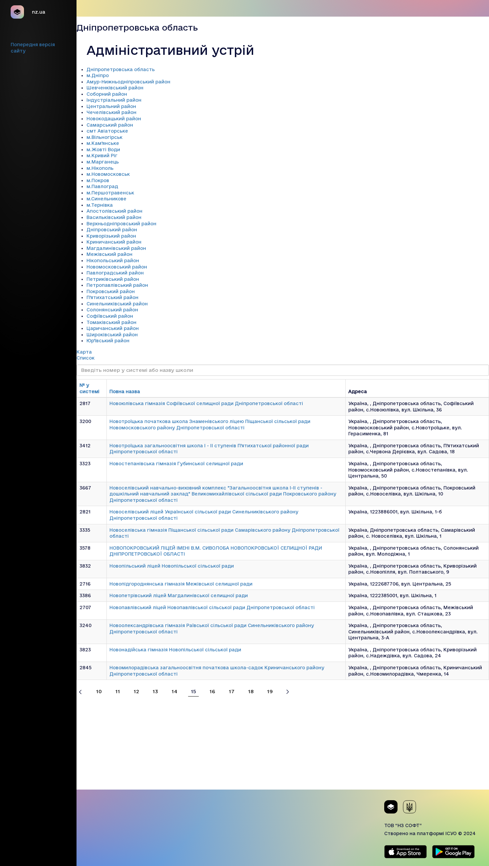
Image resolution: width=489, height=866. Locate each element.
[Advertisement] (282, 743)
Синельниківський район (117, 303)
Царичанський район (112, 328)
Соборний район (106, 94)
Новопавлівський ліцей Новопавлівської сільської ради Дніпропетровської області (212, 607)
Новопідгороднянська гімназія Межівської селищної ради (180, 584)
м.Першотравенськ (110, 192)
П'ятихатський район (112, 297)
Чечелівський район (111, 112)
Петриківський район (112, 279)
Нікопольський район (112, 260)
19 (270, 691)
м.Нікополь (99, 168)
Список (85, 358)
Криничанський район (113, 242)
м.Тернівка (99, 205)
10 (99, 691)
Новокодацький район (113, 118)
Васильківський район (113, 217)
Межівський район (109, 254)
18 (250, 691)
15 (193, 691)
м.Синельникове (106, 198)
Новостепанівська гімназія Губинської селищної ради (176, 463)
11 (117, 691)
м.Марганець (102, 161)
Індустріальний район (113, 100)
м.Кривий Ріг (101, 155)
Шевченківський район (114, 87)
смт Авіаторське (107, 131)
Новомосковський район (116, 267)
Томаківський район (111, 322)
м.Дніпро (97, 75)
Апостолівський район (114, 211)
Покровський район (110, 291)
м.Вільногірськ (104, 137)
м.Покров (97, 180)
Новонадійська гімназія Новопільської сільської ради (175, 649)
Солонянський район (112, 309)
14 (174, 691)
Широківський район (112, 334)
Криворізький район (111, 236)
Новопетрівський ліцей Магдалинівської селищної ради (178, 595)
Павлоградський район (115, 272)
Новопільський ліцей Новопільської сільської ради (171, 566)
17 (232, 691)
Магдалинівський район (116, 248)
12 (136, 691)
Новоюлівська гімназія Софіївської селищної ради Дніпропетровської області (206, 403)
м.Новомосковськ (108, 174)
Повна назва (124, 391)
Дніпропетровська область (120, 69)
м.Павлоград (102, 186)
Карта (84, 352)
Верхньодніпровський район (121, 223)
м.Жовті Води (103, 149)
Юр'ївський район (107, 340)
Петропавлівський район (117, 285)
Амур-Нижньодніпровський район (128, 81)
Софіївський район (109, 316)
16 (212, 691)
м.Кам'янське (102, 143)
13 (155, 691)
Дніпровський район (111, 229)
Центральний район (111, 106)
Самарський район (109, 125)
